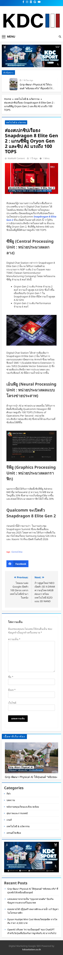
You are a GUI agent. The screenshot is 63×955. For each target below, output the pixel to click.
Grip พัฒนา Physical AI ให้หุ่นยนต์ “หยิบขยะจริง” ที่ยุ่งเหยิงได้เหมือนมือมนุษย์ (36, 88)
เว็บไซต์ (12, 702)
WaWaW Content (16, 158)
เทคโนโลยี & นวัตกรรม (16, 122)
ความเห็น (14, 639)
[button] (17, 563)
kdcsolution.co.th (31, 949)
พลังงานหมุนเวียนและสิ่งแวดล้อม (23, 806)
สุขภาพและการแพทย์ (17, 813)
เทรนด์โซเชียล (14, 832)
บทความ (11, 800)
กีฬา (9, 793)
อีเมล (12, 689)
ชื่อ (10, 677)
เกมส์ (9, 819)
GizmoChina (16, 552)
